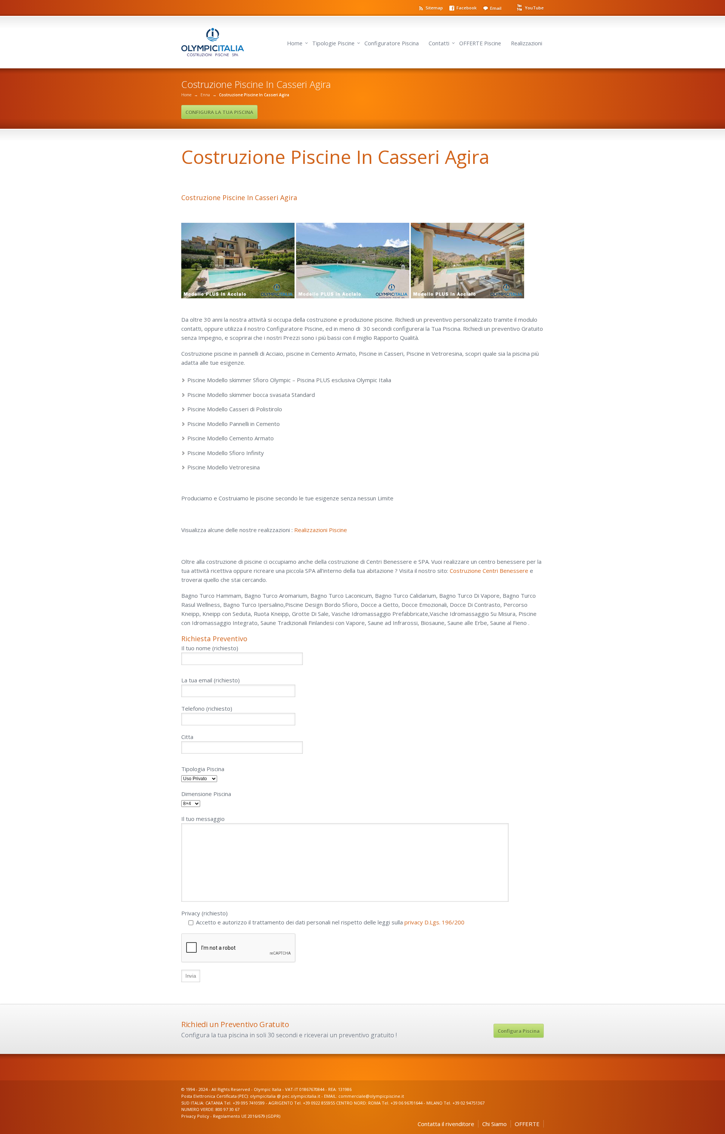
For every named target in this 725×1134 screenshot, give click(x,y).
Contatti (439, 43)
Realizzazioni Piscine (320, 530)
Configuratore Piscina (391, 43)
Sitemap (434, 8)
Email (495, 8)
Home (294, 43)
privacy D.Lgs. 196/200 (434, 922)
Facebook (467, 8)
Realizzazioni (526, 43)
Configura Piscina (519, 1031)
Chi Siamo (494, 1124)
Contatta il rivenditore (446, 1124)
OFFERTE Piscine (480, 43)
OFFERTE (527, 1124)
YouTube (534, 8)
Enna (205, 95)
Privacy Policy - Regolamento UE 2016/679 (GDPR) (230, 1116)
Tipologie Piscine (333, 43)
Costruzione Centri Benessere (489, 570)
